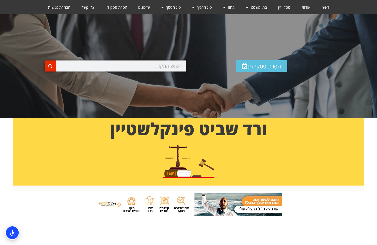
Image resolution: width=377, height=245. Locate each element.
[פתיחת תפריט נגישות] (12, 233)
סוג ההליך (204, 7)
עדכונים (144, 7)
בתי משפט (259, 7)
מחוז (231, 7)
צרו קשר (88, 7)
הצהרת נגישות (59, 7)
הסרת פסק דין (116, 7)
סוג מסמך (173, 7)
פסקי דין (284, 7)
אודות (306, 7)
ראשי (325, 7)
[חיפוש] (50, 66)
